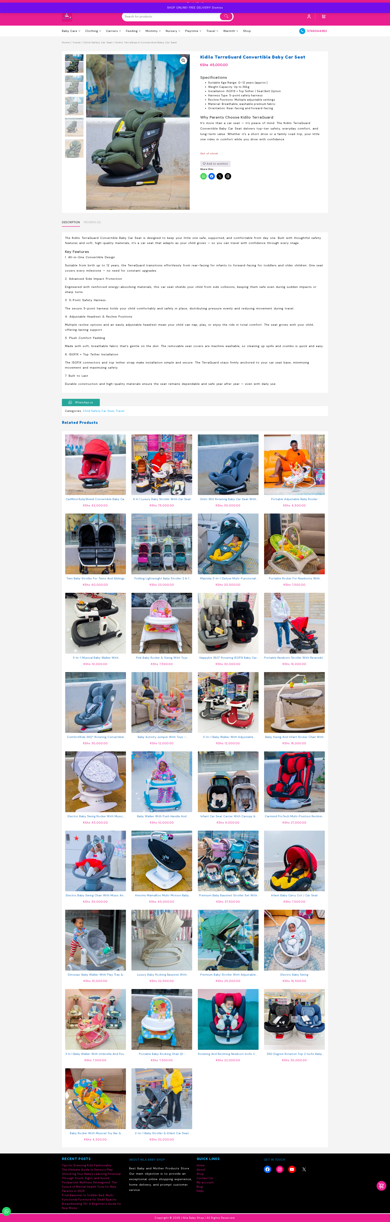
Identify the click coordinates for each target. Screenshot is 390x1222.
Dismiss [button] (217, 7)
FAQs (200, 1191)
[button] (183, 60)
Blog (200, 1186)
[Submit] (226, 16)
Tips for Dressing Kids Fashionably (87, 1165)
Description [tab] (71, 222)
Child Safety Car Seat (98, 42)
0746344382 (317, 31)
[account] (308, 16)
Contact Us (205, 1178)
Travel (77, 42)
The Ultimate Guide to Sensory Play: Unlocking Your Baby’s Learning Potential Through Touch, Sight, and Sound (91, 1174)
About (201, 1169)
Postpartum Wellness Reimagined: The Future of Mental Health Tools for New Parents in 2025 (89, 1187)
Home (66, 42)
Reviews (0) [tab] (92, 222)
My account (205, 1182)
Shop (200, 1174)
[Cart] (323, 16)
